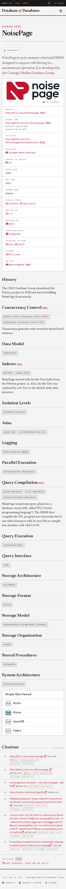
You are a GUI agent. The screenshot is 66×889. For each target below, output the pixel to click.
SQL (7, 565)
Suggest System (31, 883)
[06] (19, 364)
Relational (11, 353)
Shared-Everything (15, 684)
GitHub (53, 883)
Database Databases (21, 11)
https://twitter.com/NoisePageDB (27, 792)
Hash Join (10, 432)
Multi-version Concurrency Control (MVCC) (27, 316)
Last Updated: (27, 863)
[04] (28, 264)
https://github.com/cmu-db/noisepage (25, 122)
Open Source (29, 203)
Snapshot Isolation (15, 412)
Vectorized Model (14, 545)
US (10, 162)
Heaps (8, 644)
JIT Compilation (36, 491)
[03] (42, 142)
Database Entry (11, 26)
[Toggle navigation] (61, 11)
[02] (48, 122)
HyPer (11, 223)
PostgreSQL (14, 233)
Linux (10, 244)
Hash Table (23, 373)
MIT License (14, 254)
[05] (45, 307)
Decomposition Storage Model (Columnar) (26, 624)
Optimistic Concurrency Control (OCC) (25, 322)
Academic (13, 203)
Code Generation (14, 491)
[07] (41, 482)
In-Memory (10, 584)
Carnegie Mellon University (22, 152)
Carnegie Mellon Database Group (30, 73)
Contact (10, 883)
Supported (10, 664)
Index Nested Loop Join (33, 432)
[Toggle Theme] (49, 3)
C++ (10, 213)
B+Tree (9, 373)
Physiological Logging (17, 452)
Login (60, 3)
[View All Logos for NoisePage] (33, 90)
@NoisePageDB (16, 264)
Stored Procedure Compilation (21, 497)
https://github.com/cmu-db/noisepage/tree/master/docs (22, 140)
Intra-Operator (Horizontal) (20, 471)
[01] (42, 112)
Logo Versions (52, 102)
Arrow (8, 604)
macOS (21, 244)
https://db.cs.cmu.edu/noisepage (22, 112)
